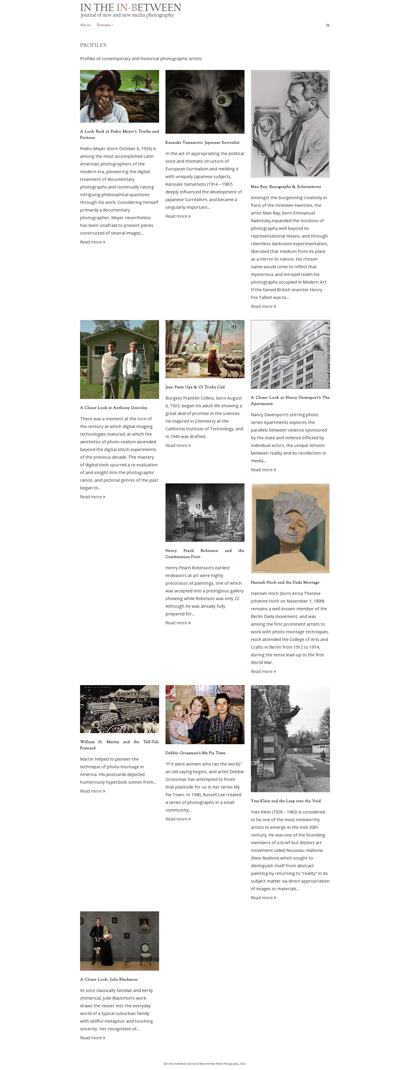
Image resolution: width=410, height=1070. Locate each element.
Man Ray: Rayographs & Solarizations (286, 187)
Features (103, 25)
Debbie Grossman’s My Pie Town (195, 753)
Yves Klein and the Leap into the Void (286, 801)
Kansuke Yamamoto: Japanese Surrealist (202, 143)
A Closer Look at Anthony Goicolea (113, 408)
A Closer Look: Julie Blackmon (109, 980)
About (85, 25)
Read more (91, 242)
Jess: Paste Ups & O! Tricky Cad (195, 387)
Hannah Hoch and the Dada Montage (285, 583)
